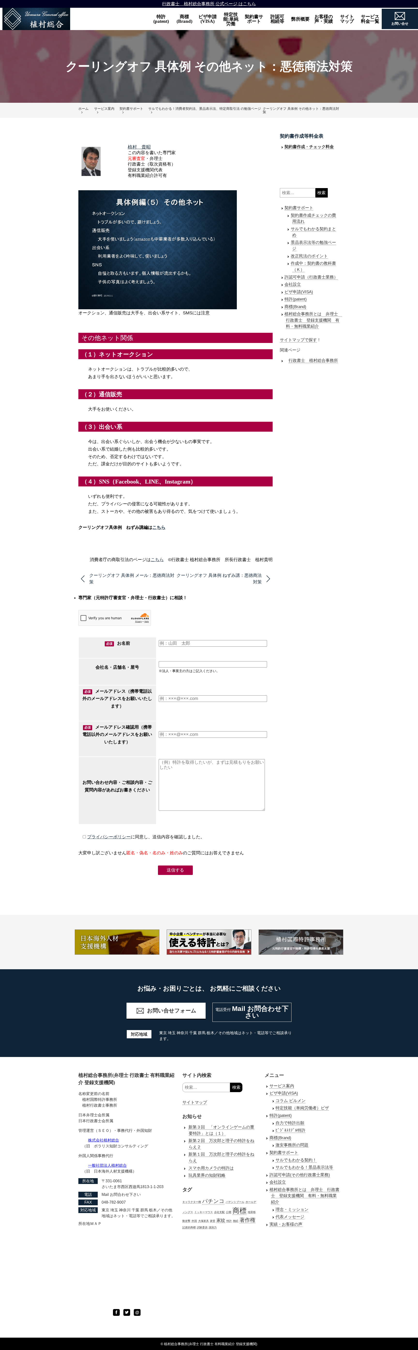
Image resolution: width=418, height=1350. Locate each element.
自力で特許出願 (290, 1123)
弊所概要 (300, 19)
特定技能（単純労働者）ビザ (302, 1108)
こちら (158, 527)
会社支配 (219, 1212)
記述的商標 (189, 1227)
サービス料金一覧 (370, 19)
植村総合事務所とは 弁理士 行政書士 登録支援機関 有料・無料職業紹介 (313, 320)
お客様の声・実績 (323, 19)
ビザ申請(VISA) (207, 19)
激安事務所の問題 (292, 1145)
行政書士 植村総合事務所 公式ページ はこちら (209, 3)
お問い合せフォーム (171, 1011)
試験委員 (202, 1227)
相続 (235, 1220)
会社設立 (292, 284)
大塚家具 (203, 1220)
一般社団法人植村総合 (107, 1165)
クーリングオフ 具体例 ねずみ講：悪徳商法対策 (219, 578)
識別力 (213, 1227)
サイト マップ (349, 19)
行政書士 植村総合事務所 (313, 360)
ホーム (83, 109)
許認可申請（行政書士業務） (311, 277)
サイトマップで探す (298, 340)
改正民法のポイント (309, 256)
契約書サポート (254, 19)
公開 (228, 1212)
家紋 (220, 1220)
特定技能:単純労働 (231, 19)
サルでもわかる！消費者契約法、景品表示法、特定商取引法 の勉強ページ (204, 109)
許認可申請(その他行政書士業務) (299, 1175)
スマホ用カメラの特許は (211, 1168)
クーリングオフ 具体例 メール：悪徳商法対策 (131, 578)
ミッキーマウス (203, 1212)
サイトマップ (194, 1102)
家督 (212, 1220)
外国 (194, 1220)
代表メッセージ (290, 1217)
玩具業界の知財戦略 (206, 1175)
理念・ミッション (292, 1209)
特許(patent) (161, 19)
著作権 (247, 1220)
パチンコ (213, 1201)
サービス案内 (104, 109)
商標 (239, 1211)
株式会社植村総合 (103, 1140)
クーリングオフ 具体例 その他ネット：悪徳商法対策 (301, 110)
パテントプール (235, 1201)
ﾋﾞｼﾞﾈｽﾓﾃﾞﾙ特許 (291, 1130)
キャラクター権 (191, 1201)
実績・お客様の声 (285, 1224)
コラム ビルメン (291, 1100)
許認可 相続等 (279, 19)
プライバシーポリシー (109, 836)
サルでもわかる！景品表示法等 (304, 1167)
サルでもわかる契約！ (296, 1160)
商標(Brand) (184, 19)
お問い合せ (399, 23)
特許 (229, 1220)
